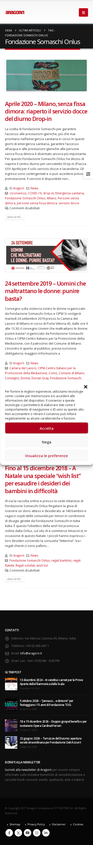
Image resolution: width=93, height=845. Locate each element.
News (34, 188)
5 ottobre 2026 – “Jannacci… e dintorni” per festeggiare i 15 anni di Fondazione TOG (46, 703)
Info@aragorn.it (31, 653)
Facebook (9, 833)
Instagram (36, 833)
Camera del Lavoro (22, 368)
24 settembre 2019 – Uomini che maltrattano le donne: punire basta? (45, 291)
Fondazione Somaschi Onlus (25, 198)
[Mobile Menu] (83, 12)
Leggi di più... (14, 217)
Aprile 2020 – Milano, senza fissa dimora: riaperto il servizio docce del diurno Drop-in (46, 111)
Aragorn (18, 188)
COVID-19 (35, 193)
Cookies (78, 824)
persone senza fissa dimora (37, 203)
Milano (51, 198)
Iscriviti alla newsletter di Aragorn (28, 770)
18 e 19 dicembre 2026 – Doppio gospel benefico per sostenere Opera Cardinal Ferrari (53, 723)
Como (53, 373)
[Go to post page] (11, 684)
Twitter (18, 833)
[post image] (46, 75)
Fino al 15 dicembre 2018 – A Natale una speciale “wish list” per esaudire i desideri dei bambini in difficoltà (43, 479)
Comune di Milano (71, 373)
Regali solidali (25, 565)
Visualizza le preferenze (46, 455)
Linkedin (46, 833)
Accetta (47, 427)
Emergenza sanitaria (69, 193)
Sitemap (14, 824)
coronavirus (18, 193)
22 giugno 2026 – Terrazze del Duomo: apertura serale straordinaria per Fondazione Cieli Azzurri (51, 740)
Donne (25, 378)
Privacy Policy (36, 824)
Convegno (12, 378)
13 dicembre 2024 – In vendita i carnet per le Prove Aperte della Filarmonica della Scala (51, 682)
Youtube (27, 833)
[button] (85, 386)
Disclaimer (59, 824)
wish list (42, 565)
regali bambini (61, 560)
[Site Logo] (15, 12)
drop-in (48, 193)
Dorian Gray (40, 378)
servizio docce (69, 203)
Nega (46, 441)
